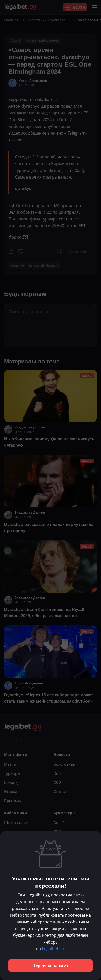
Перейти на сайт (50, 965)
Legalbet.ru (53, 949)
